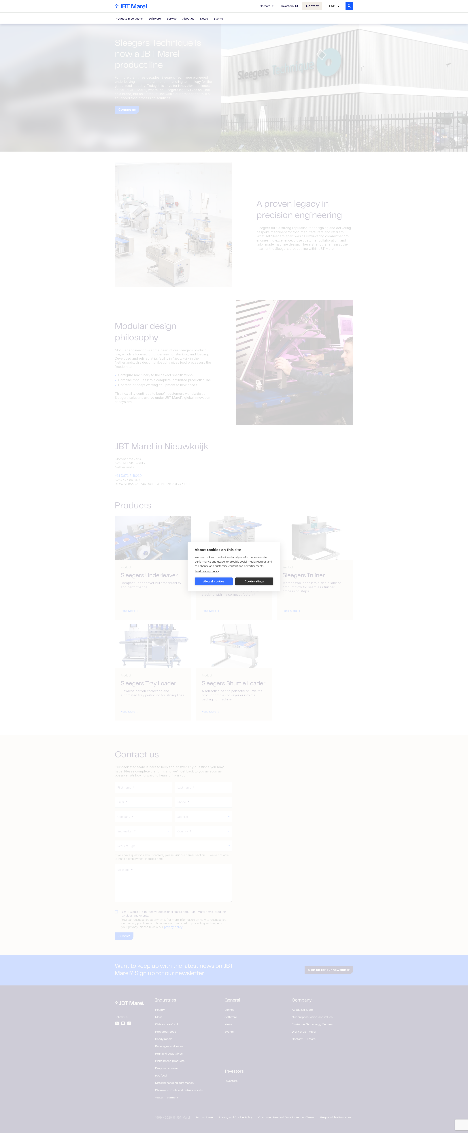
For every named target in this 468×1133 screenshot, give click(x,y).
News (204, 19)
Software (154, 19)
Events (218, 19)
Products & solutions (129, 19)
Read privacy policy (207, 571)
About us (188, 19)
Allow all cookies (213, 581)
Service (172, 19)
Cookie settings (254, 581)
